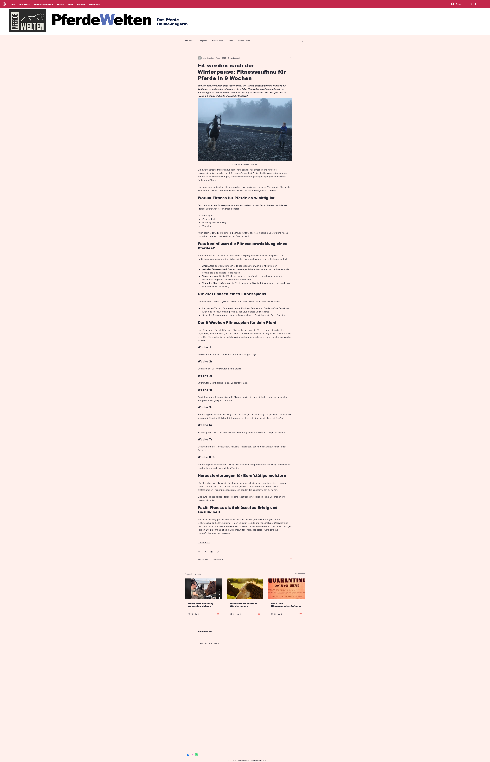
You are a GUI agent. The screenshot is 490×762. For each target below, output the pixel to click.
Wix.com (262, 761)
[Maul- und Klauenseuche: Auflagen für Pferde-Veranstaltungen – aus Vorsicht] (286, 588)
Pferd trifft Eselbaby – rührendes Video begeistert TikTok (201, 604)
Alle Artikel (189, 41)
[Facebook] (188, 754)
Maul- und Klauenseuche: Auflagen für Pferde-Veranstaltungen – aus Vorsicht (286, 604)
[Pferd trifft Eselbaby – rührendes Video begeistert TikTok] (203, 588)
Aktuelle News (218, 41)
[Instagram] (471, 4)
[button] (302, 41)
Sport (231, 41)
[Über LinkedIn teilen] (211, 551)
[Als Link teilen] (218, 551)
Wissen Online (244, 41)
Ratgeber (203, 41)
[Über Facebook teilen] (199, 551)
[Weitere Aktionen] (290, 58)
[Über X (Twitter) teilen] (205, 551)
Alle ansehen (300, 574)
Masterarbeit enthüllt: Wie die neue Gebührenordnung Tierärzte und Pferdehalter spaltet (243, 604)
